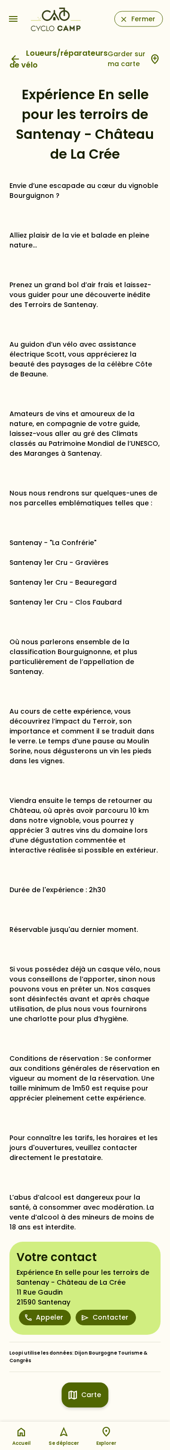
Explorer (106, 1443)
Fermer (143, 19)
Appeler (49, 1317)
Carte (91, 1394)
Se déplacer (64, 1443)
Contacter (110, 1317)
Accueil (21, 1443)
